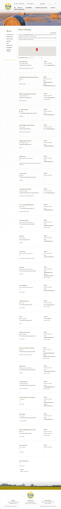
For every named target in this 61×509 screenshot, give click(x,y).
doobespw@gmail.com (51, 128)
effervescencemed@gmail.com (48, 353)
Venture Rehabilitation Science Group (27, 429)
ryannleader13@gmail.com (48, 225)
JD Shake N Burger (23, 381)
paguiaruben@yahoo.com (48, 419)
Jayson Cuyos (22, 251)
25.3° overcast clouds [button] (20, 3)
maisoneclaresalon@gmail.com (49, 371)
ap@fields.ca (49, 318)
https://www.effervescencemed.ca (49, 356)
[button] (55, 3)
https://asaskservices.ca (48, 405)
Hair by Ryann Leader (24, 220)
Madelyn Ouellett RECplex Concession (27, 94)
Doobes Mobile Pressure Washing (26, 125)
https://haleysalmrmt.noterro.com (49, 85)
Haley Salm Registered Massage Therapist (28, 77)
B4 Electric (21, 236)
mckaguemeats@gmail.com (49, 145)
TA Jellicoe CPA (22, 173)
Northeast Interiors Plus (24, 332)
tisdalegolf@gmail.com (51, 192)
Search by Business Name (23, 57)
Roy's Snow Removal (23, 461)
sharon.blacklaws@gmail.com (49, 290)
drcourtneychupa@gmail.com (49, 114)
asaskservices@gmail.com (49, 402)
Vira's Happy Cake (23, 61)
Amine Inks (21, 267)
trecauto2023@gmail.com (48, 209)
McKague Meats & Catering (25, 140)
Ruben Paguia (22, 414)
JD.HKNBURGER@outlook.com (49, 386)
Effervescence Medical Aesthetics (26, 348)
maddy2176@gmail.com (51, 97)
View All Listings (53, 32)
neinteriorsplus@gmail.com (49, 337)
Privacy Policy (53, 506)
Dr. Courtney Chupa (23, 109)
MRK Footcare (22, 156)
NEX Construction (23, 445)
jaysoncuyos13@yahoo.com (49, 256)
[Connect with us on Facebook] (60, 13)
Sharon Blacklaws (23, 285)
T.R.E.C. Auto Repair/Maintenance (26, 204)
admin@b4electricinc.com (48, 241)
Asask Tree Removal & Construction (27, 397)
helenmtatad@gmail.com (48, 272)
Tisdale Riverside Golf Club (25, 189)
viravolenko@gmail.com (51, 65)
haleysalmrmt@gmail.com (48, 82)
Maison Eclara (22, 366)
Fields (20, 316)
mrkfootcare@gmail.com (48, 161)
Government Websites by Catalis (45, 506)
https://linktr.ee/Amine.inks (48, 275)
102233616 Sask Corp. (24, 301)
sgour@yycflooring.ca (51, 304)
